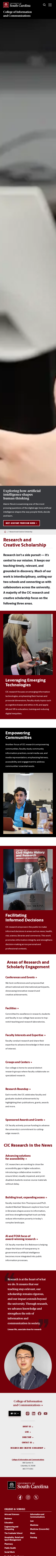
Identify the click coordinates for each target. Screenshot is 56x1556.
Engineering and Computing (11, 1528)
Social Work (9, 1552)
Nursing (33, 1538)
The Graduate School (13, 1534)
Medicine (34, 1525)
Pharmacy (8, 1544)
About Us (27, 1426)
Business (8, 1519)
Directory (26, 1437)
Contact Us (27, 1442)
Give (27, 1432)
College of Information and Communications (27, 1403)
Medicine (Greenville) (39, 1529)
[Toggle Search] (44, 4)
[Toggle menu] (50, 4)
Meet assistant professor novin (20, 523)
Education (8, 1523)
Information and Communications (37, 1516)
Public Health (10, 1548)
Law (32, 1521)
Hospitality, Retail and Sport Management (14, 1539)
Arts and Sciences (11, 1515)
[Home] (4, 532)
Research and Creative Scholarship (27, 1448)
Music (32, 1534)
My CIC (14, 1413)
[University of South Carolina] (28, 1485)
